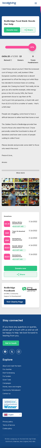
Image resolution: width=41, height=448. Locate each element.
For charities (7, 369)
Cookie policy (7, 429)
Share (30, 30)
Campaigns (7, 383)
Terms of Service (9, 425)
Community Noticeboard (11, 390)
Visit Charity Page (15, 302)
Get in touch (10, 343)
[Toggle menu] (35, 3)
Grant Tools (7, 380)
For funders (7, 376)
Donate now (12, 30)
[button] (8, 58)
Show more (20, 173)
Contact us (6, 394)
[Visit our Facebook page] (5, 351)
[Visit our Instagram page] (18, 351)
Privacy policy (8, 422)
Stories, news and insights (12, 387)
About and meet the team (12, 366)
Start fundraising (9, 373)
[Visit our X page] (11, 351)
